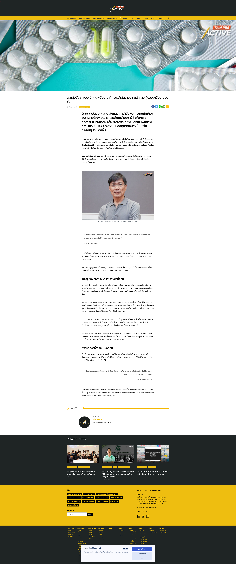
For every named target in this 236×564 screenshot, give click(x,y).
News (125, 18)
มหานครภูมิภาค (73, 505)
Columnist (123, 534)
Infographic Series (133, 540)
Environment (112, 18)
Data (138, 18)
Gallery (152, 530)
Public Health (85, 107)
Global (90, 530)
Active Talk (163, 532)
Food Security (81, 538)
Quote (122, 536)
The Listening (102, 501)
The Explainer (143, 534)
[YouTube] (147, 516)
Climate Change (101, 535)
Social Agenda (84, 18)
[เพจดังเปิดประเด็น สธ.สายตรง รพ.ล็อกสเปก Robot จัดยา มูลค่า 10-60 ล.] (153, 455)
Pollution (101, 530)
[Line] (160, 106)
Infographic (133, 534)
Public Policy (71, 18)
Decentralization (82, 534)
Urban (90, 532)
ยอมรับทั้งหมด (141, 549)
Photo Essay (153, 532)
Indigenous (101, 494)
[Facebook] (153, 106)
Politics (70, 530)
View (153, 18)
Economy (70, 534)
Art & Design (92, 536)
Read (131, 18)
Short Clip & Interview (143, 531)
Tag (68, 490)
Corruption (152, 467)
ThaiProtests (88, 501)
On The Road (143, 539)
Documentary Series (143, 542)
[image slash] (120, 18)
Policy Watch (87, 498)
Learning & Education (80, 540)
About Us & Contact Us (149, 490)
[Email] (163, 106)
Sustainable (102, 540)
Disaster (101, 532)
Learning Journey (142, 536)
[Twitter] (156, 106)
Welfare (80, 536)
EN (124, 549)
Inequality (112, 494)
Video (146, 18)
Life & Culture (98, 18)
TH (127, 549)
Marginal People (123, 467)
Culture (91, 538)
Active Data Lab (74, 494)
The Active (97, 419)
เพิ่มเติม (86, 554)
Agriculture (101, 538)
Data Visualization (133, 531)
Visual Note (133, 536)
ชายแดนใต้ (114, 501)
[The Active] (117, 9)
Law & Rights (71, 532)
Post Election (102, 498)
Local (115, 467)
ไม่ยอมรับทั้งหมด (142, 553)
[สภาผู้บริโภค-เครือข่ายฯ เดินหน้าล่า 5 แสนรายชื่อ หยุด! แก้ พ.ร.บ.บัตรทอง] (83, 455)
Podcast (161, 18)
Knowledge (133, 538)
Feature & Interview (122, 531)
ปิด (142, 558)
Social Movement (83, 467)
